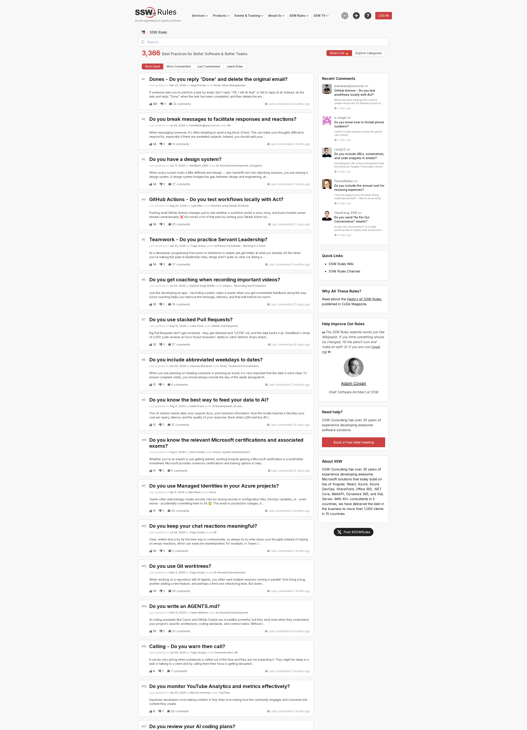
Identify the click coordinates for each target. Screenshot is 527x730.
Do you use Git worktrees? (180, 566)
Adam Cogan (353, 383)
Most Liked (152, 66)
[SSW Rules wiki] (368, 16)
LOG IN (384, 15)
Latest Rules (235, 66)
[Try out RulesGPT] (345, 16)
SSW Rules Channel (344, 271)
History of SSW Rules (364, 299)
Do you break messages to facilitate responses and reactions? (222, 119)
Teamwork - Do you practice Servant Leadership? (208, 239)
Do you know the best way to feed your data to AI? (209, 400)
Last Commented (208, 66)
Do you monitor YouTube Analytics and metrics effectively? (219, 686)
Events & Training (250, 16)
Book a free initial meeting (353, 442)
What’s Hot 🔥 (339, 53)
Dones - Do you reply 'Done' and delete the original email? (218, 79)
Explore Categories (369, 53)
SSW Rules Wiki (341, 264)
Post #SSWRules (357, 532)
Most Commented (179, 66)
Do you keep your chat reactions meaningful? (203, 526)
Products (222, 16)
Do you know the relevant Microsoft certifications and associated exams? (226, 443)
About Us (277, 16)
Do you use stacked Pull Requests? (191, 320)
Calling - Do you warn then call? (187, 646)
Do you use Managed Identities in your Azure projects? (214, 486)
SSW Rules (300, 16)
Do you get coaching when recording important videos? (214, 280)
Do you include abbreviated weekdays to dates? (206, 360)
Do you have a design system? (185, 159)
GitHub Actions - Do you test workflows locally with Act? (216, 199)
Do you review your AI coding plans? (192, 726)
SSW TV (322, 16)
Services (201, 16)
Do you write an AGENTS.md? (184, 606)
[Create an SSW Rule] (356, 16)
